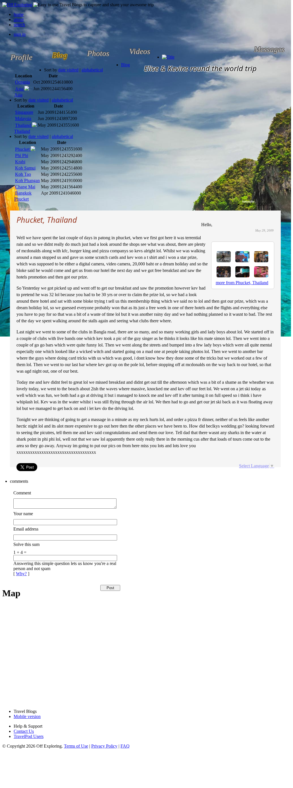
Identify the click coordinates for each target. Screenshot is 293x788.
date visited (68, 69)
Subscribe (248, 201)
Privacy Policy (104, 746)
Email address (25, 529)
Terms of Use (76, 746)
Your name (23, 513)
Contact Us (24, 731)
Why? (21, 573)
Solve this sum (26, 544)
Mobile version (27, 716)
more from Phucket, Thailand (242, 282)
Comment (22, 492)
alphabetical (92, 69)
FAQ (125, 746)
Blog (125, 64)
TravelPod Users (28, 736)
